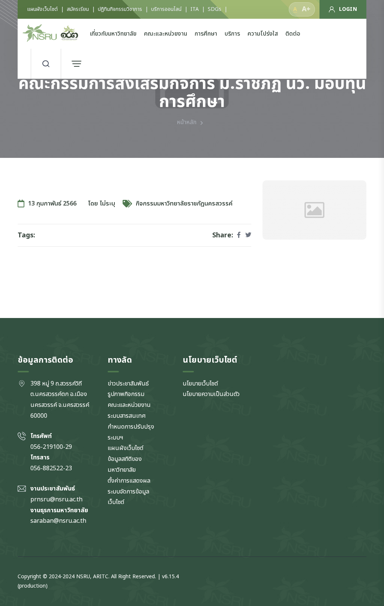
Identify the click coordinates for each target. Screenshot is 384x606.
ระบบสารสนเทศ (127, 415)
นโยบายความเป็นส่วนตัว (211, 394)
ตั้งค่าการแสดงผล (129, 480)
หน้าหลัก (186, 122)
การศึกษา (206, 33)
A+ (306, 9)
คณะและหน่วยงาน (165, 33)
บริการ (232, 33)
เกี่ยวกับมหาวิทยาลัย (113, 33)
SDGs (214, 9)
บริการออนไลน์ (166, 9)
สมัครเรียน (78, 9)
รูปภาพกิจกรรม (126, 394)
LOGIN (348, 9)
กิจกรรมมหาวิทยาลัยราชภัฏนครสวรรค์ (184, 203)
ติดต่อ (292, 33)
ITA (194, 9)
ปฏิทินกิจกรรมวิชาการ (120, 9)
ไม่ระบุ (107, 203)
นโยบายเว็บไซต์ (200, 383)
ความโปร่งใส (263, 33)
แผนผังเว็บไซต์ (42, 9)
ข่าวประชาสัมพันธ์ (128, 383)
